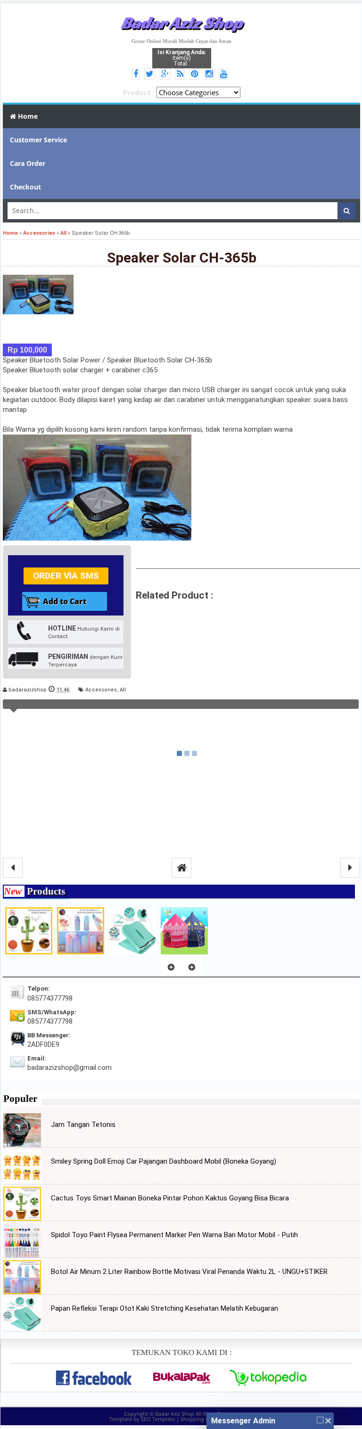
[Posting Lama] (350, 868)
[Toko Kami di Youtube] (225, 74)
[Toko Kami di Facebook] (137, 74)
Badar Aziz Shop (181, 22)
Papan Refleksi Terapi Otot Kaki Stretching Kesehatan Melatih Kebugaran (164, 1308)
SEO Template (158, 1418)
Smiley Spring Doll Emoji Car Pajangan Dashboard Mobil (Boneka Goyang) (163, 1161)
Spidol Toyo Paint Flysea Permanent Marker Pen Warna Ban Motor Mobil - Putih (174, 1235)
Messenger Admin (243, 1420)
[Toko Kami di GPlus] (166, 74)
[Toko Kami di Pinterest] (195, 74)
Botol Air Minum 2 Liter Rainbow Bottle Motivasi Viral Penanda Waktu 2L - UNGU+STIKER (189, 1271)
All (123, 690)
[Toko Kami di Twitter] (151, 74)
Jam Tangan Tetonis (83, 1124)
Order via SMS (66, 575)
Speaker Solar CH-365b (181, 257)
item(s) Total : (181, 58)
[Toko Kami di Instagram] (210, 74)
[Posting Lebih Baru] (13, 868)
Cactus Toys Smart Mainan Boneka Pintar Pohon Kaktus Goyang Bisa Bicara (170, 1198)
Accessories (101, 690)
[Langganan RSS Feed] (181, 74)
